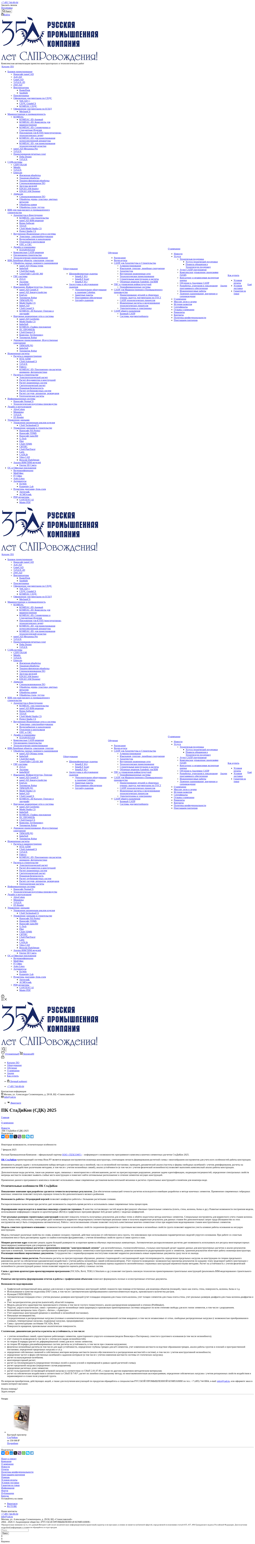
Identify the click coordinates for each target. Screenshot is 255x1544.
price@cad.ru (223, 1381)
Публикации (7, 1493)
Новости (5, 1466)
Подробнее (12, 1443)
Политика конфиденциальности (17, 1472)
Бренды (5, 1496)
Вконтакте (15, 1103)
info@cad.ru (10, 1097)
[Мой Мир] (11, 1136)
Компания (6, 1461)
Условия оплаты (9, 1480)
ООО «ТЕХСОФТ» (72, 1154)
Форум (4, 1490)
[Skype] (28, 1136)
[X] (15, 1136)
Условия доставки (10, 1482)
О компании (7, 1464)
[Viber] (19, 1136)
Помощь (5, 1477)
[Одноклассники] (7, 1136)
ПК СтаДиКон (9, 1159)
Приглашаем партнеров (13, 1474)
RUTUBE (12, 1506)
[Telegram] (32, 1136)
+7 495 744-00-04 (9, 2)
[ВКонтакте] (3, 1136)
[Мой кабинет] (2, 996)
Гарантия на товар (10, 1485)
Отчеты (5, 1469)
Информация (7, 1488)
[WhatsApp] (23, 1136)
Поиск (5, 1533)
